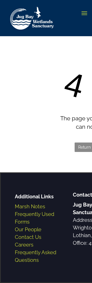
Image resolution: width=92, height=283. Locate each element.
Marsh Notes (30, 206)
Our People (28, 229)
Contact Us (28, 237)
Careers (24, 245)
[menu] (84, 13)
